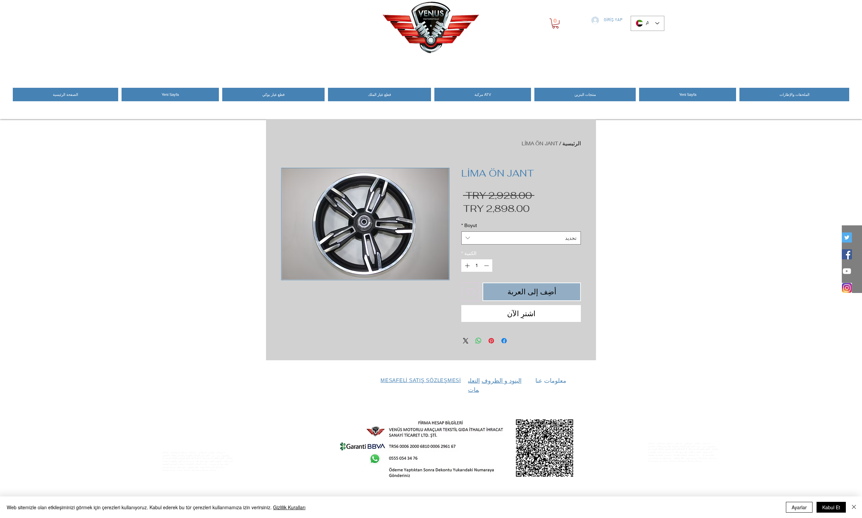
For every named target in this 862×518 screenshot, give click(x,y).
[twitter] (847, 237)
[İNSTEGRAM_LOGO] (847, 288)
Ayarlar (799, 507)
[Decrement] (487, 265)
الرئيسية (571, 143)
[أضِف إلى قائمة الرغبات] (470, 292)
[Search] (589, 65)
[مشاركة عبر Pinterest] (491, 341)
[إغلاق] (854, 507)
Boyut (469, 225)
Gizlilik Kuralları (289, 507)
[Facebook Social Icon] (847, 254)
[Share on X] (466, 341)
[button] (555, 23)
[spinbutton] (477, 265)
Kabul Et (831, 507)
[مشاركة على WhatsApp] (478, 341)
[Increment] (466, 265)
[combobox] (521, 238)
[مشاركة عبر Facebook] (504, 341)
